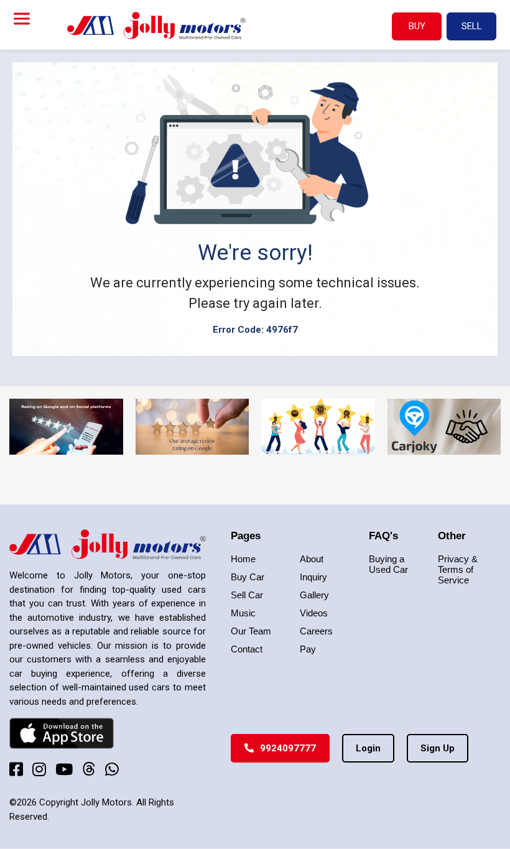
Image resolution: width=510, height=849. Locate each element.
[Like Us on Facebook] (16, 769)
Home (243, 559)
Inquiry (313, 577)
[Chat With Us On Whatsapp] (112, 769)
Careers (316, 631)
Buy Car (247, 577)
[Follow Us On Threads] (89, 769)
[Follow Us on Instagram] (39, 769)
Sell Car (247, 595)
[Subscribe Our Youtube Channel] (64, 769)
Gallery (314, 595)
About (311, 559)
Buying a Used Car (388, 564)
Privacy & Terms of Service (458, 569)
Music (243, 613)
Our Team (251, 631)
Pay (308, 649)
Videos (314, 613)
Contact (246, 649)
